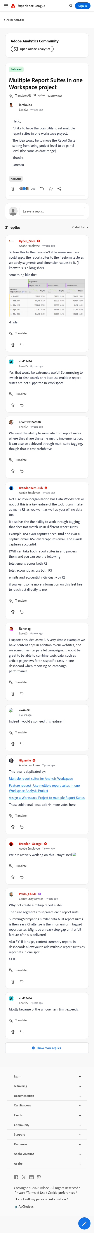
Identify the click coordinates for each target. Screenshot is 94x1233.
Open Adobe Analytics (35, 49)
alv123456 (25, 361)
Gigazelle (25, 760)
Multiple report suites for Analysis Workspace (41, 778)
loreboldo (25, 105)
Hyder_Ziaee (27, 241)
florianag (25, 628)
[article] (47, 293)
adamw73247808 (30, 422)
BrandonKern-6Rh (31, 488)
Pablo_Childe (28, 894)
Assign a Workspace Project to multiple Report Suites (47, 797)
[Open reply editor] (47, 211)
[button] (23, 96)
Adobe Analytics (15, 19)
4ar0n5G (24, 710)
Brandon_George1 (30, 843)
